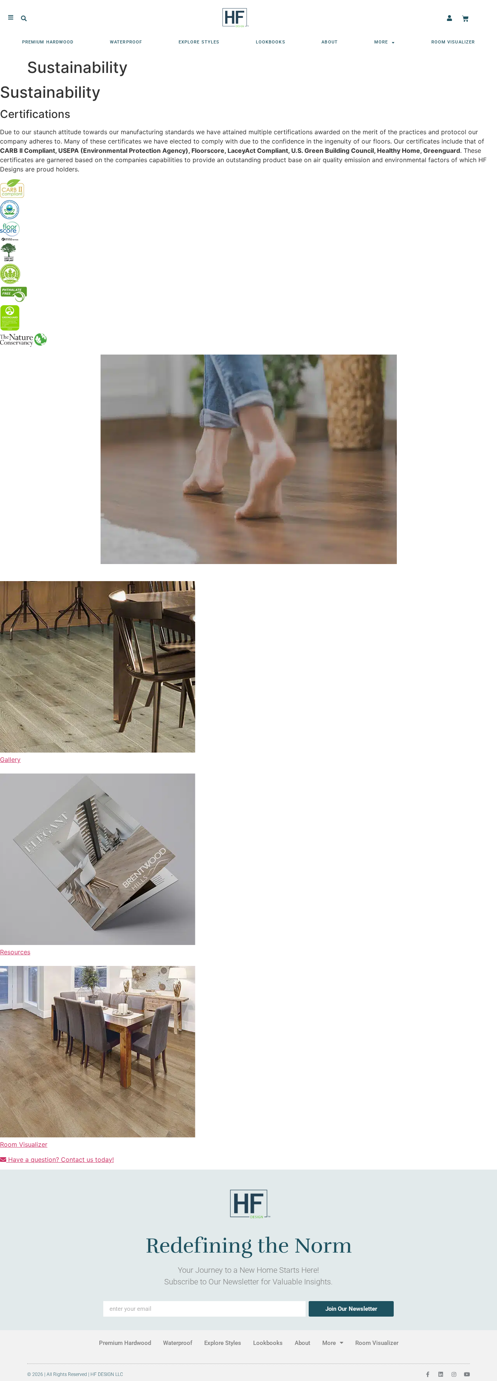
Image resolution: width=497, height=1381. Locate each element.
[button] (24, 19)
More (381, 42)
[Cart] (465, 19)
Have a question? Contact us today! (60, 1159)
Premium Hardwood (48, 42)
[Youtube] (467, 1374)
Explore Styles (199, 42)
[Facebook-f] (427, 1374)
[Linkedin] (440, 1374)
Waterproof (126, 42)
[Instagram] (454, 1374)
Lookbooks (270, 42)
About (329, 42)
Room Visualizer (453, 42)
